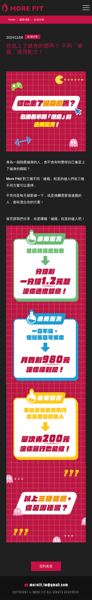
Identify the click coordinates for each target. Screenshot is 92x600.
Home (11, 19)
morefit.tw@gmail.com (49, 584)
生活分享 (39, 19)
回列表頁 (46, 566)
